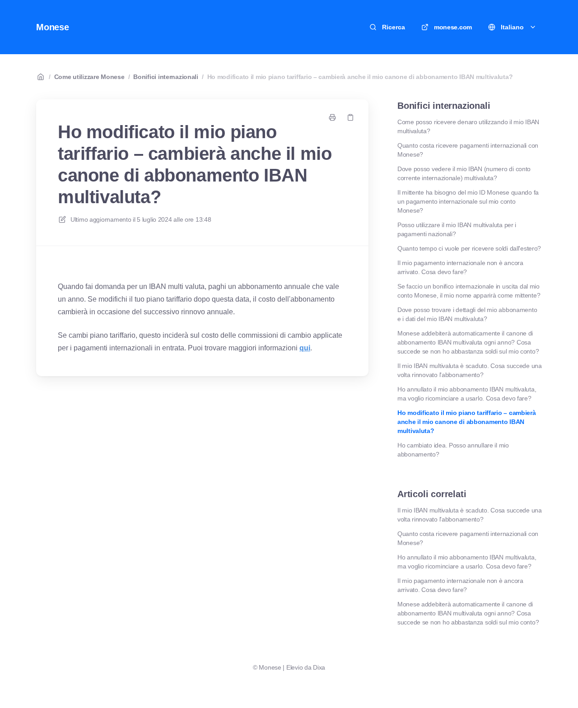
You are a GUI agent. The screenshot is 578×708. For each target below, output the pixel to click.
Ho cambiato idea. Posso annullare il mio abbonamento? (453, 450)
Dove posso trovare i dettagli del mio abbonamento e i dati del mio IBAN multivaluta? (467, 314)
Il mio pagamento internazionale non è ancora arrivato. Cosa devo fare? (460, 267)
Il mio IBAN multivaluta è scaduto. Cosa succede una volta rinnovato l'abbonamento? (469, 370)
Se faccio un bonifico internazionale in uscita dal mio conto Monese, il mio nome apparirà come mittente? (468, 291)
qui (304, 348)
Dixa (319, 667)
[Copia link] (350, 117)
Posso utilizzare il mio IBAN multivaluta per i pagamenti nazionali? (456, 229)
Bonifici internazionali (165, 76)
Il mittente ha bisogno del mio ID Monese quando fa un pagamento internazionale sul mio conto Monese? (468, 201)
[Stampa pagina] (332, 117)
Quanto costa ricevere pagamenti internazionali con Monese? (467, 150)
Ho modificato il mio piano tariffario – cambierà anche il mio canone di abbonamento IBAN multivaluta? (360, 76)
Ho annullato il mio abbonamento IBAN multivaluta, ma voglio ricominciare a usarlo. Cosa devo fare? (466, 394)
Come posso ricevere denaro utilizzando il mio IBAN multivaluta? (468, 126)
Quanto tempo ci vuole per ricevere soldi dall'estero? (469, 248)
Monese (52, 27)
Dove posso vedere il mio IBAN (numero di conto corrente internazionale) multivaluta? (464, 173)
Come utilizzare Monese (89, 76)
